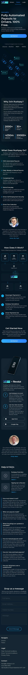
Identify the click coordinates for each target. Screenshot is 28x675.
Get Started (14, 36)
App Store (15, 419)
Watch (13, 479)
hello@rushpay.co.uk (7, 663)
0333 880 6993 (6, 665)
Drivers (12, 2)
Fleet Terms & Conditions (9, 651)
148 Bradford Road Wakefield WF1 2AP (13, 667)
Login (24, 2)
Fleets (18, 2)
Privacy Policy (5, 655)
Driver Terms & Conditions (9, 653)
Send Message (14, 629)
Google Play (14, 424)
